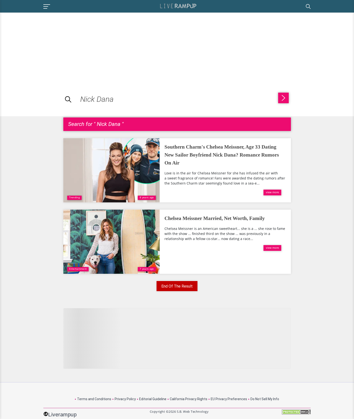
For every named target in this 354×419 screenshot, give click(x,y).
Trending (74, 197)
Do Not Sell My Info (264, 399)
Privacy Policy (125, 399)
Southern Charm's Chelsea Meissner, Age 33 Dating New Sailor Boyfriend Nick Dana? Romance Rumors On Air (221, 155)
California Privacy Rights (188, 399)
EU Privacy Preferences (229, 399)
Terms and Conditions (94, 399)
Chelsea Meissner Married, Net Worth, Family (214, 218)
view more (272, 192)
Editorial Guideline (152, 399)
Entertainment (78, 268)
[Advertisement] (40, 46)
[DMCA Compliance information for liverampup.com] (296, 413)
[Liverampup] (178, 5)
